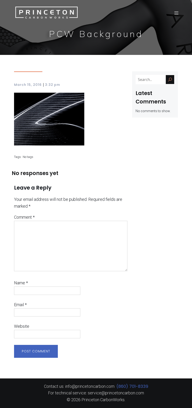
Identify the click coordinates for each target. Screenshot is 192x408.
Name (21, 282)
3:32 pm (52, 84)
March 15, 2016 (28, 84)
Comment (24, 217)
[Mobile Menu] (176, 13)
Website (21, 326)
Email (20, 304)
